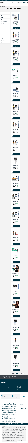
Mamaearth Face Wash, (9, 427)
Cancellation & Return (8, 386)
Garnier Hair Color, (21, 429)
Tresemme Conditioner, (12, 439)
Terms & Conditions (7, 423)
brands (7, 2)
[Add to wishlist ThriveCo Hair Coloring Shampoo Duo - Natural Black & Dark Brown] (12, 298)
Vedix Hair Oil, (21, 432)
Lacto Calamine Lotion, (7, 432)
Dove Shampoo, (13, 429)
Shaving (18, 383)
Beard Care (19, 383)
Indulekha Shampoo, (12, 434)
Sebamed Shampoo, (7, 437)
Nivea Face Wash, (11, 430)
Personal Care (18, 386)
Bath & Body (22, 4)
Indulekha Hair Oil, (9, 431)
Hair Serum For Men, (17, 437)
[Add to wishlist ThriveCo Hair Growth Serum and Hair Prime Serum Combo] (12, 244)
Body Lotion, (9, 429)
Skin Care (4, 4)
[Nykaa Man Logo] (1, 2)
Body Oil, (21, 439)
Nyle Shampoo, (11, 435)
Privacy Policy (21, 423)
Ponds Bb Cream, (13, 431)
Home (1, 6)
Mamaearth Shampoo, (19, 430)
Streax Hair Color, (17, 432)
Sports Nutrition (20, 386)
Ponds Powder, (17, 434)
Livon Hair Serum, (17, 431)
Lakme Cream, (21, 434)
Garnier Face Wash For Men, (16, 435)
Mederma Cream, (20, 427)
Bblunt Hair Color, (13, 440)
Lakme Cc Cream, (7, 430)
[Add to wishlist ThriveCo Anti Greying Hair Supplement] (12, 334)
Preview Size (16, 118)
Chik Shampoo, (5, 440)
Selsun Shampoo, (12, 432)
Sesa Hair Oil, (19, 438)
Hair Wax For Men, (7, 439)
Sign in (24, 2)
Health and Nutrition (18, 389)
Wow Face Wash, (22, 431)
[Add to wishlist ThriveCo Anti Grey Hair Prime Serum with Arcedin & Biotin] (12, 136)
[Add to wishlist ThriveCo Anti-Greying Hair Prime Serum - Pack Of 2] (12, 190)
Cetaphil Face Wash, (15, 427)
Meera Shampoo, (9, 440)
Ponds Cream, (16, 429)
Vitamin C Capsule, (7, 435)
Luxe (19, 4)
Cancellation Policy (17, 423)
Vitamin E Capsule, (4, 427)
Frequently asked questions (8, 384)
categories (4, 2)
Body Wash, (14, 430)
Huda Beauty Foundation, (7, 434)
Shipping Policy (12, 423)
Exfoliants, (5, 431)
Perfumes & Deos (13, 4)
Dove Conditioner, (6, 438)
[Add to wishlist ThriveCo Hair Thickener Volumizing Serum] (12, 172)
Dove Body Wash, (15, 438)
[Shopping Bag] (27, 2)
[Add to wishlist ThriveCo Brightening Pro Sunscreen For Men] (12, 370)
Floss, (14, 437)
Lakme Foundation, (5, 429)
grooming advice (11, 2)
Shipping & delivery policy (9, 387)
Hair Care (17, 4)
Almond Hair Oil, (12, 437)
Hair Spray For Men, (18, 440)
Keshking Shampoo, (10, 438)
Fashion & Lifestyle (8, 4)
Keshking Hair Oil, (17, 439)
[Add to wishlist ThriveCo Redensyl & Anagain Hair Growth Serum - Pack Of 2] (12, 154)
